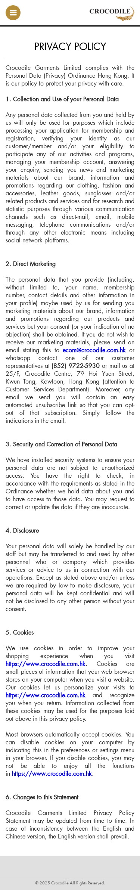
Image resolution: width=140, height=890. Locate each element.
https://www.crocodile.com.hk (45, 663)
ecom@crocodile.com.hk (94, 350)
